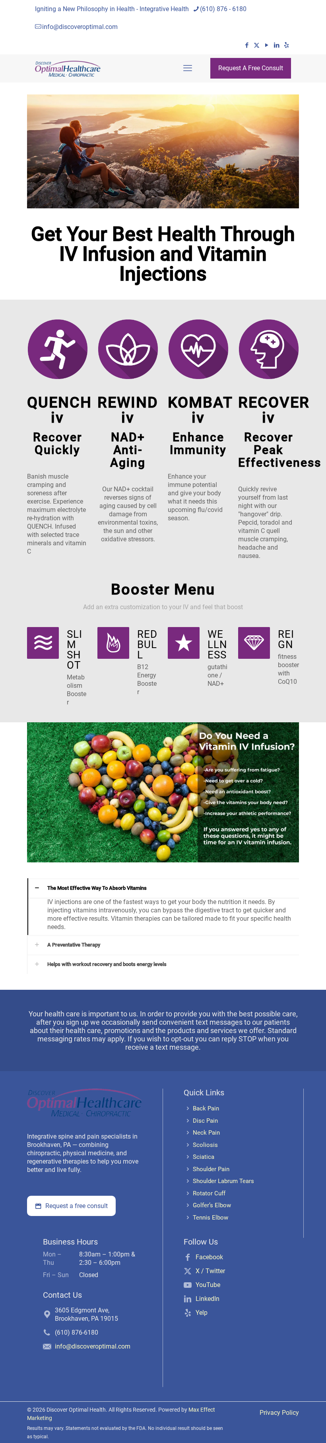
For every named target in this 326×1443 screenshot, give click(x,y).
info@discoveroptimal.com (80, 27)
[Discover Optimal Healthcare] (68, 68)
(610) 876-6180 (76, 1332)
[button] (163, 906)
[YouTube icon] (267, 45)
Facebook (209, 1257)
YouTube (208, 1285)
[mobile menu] (187, 68)
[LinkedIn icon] (276, 45)
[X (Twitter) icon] (257, 45)
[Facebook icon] (247, 45)
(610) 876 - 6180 (223, 9)
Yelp (202, 1312)
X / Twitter (210, 1271)
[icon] (286, 45)
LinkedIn (207, 1299)
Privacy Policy (279, 1412)
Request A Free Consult (250, 68)
